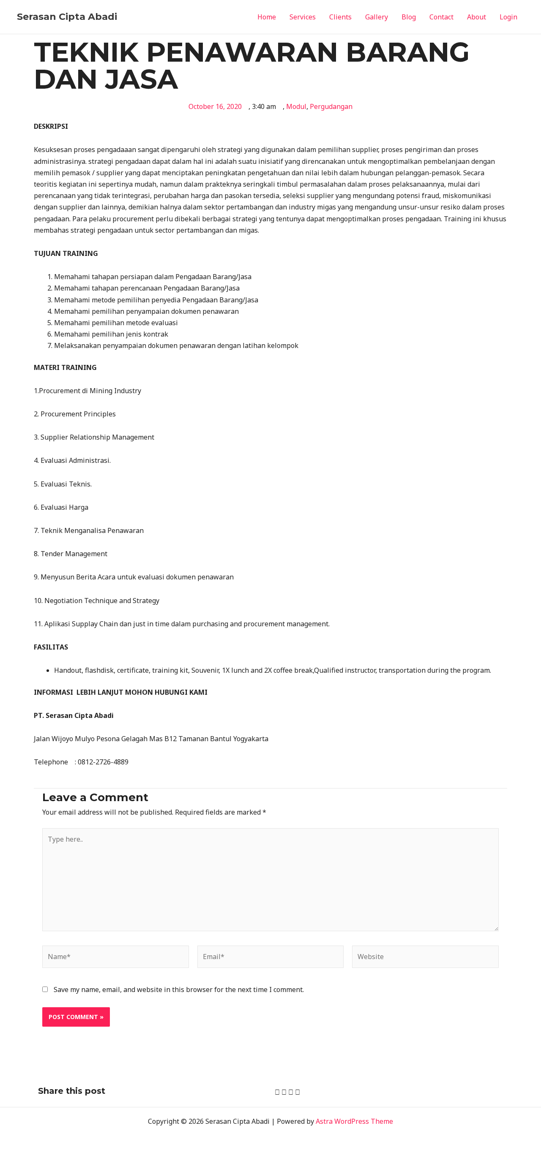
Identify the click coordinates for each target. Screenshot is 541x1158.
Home (266, 17)
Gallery (376, 17)
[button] (277, 1092)
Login (508, 17)
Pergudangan (331, 106)
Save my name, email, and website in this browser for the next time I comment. (179, 989)
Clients (340, 17)
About (476, 17)
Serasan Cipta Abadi (67, 16)
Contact (441, 17)
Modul (296, 106)
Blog (409, 17)
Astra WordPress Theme (354, 1121)
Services (303, 17)
